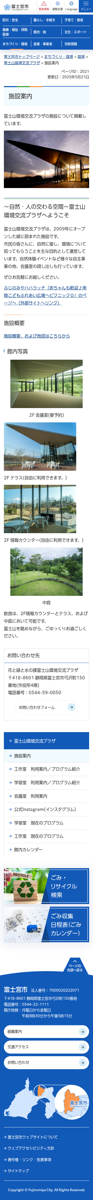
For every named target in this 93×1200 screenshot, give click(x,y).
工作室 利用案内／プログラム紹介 (47, 769)
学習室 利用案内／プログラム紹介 (47, 782)
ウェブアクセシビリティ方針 (31, 1148)
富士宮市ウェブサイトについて (33, 1137)
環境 (81, 57)
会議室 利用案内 (30, 796)
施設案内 (22, 756)
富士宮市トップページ (22, 57)
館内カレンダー (28, 850)
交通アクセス (18, 1047)
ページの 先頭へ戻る (75, 968)
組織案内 (14, 1031)
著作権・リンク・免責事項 (29, 1160)
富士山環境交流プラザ (22, 63)
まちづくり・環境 (58, 57)
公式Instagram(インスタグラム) (45, 809)
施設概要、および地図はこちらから (37, 336)
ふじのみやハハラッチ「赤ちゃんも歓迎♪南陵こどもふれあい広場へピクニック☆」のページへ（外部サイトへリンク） (45, 295)
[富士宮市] (16, 7)
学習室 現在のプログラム (39, 823)
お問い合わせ (18, 1062)
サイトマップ (18, 1171)
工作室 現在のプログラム (39, 836)
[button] (44, 6)
